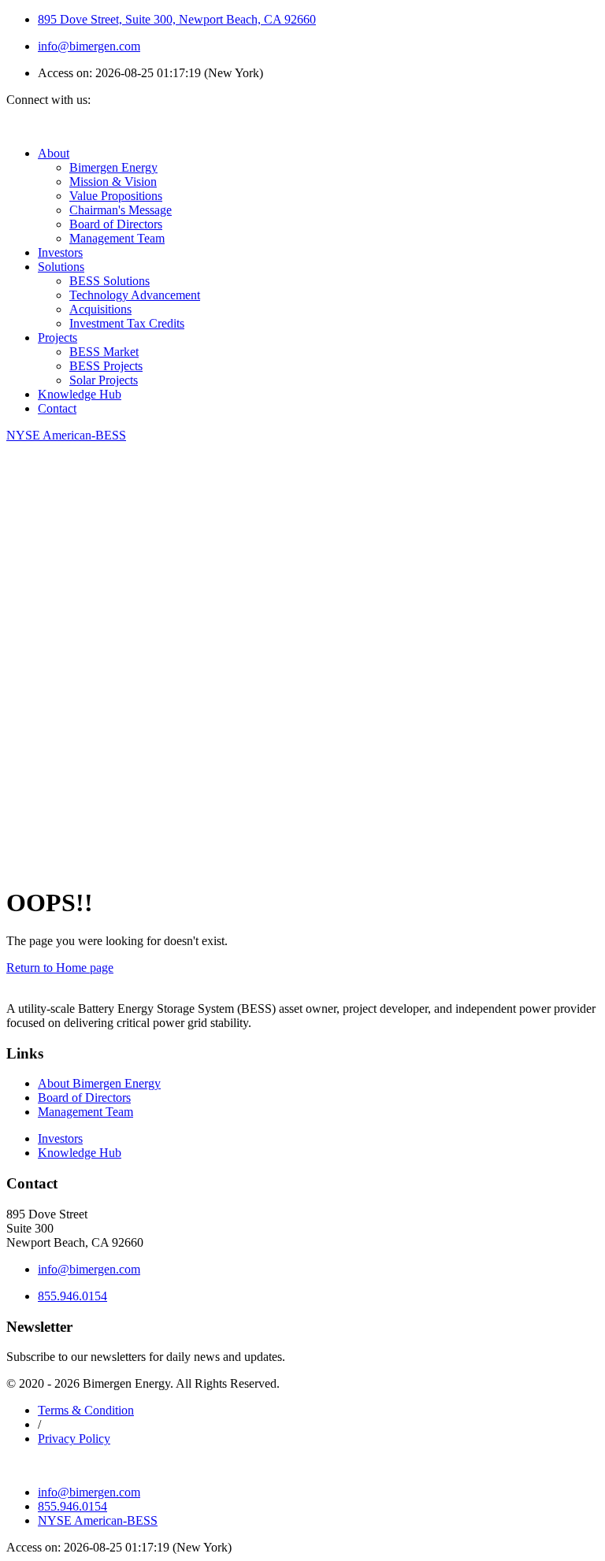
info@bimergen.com (89, 46)
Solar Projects (103, 380)
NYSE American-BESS (98, 1520)
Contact (57, 408)
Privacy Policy (74, 1438)
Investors (60, 252)
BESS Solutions (109, 280)
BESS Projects (106, 366)
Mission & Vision (113, 181)
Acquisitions (100, 309)
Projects (57, 337)
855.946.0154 (72, 1296)
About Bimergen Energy (99, 1083)
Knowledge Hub (79, 394)
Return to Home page (59, 967)
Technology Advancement (134, 295)
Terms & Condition (86, 1410)
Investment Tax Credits (126, 323)
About (53, 153)
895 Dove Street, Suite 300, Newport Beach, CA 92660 (177, 19)
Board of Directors (115, 224)
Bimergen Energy (113, 167)
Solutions (61, 266)
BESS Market (104, 351)
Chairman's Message (120, 210)
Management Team (117, 238)
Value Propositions (115, 195)
